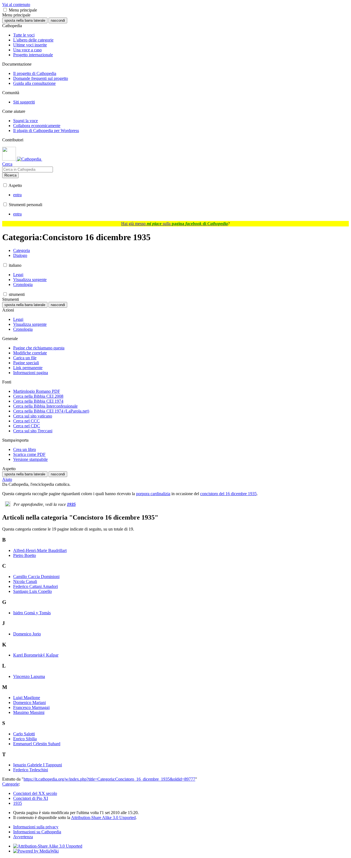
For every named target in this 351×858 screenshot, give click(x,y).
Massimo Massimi (28, 712)
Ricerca (10, 175)
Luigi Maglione (26, 697)
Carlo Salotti (24, 733)
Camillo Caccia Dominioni (36, 576)
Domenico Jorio (27, 634)
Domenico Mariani (29, 702)
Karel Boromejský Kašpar (35, 655)
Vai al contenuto (16, 4)
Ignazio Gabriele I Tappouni (37, 764)
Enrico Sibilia (25, 738)
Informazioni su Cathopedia (37, 831)
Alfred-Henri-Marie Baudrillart (40, 550)
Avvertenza (23, 836)
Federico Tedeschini (30, 769)
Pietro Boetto (24, 555)
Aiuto (7, 479)
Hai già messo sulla (174, 223)
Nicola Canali (25, 581)
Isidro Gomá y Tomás (32, 612)
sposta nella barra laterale (24, 20)
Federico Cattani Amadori (35, 586)
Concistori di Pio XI (30, 798)
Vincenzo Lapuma (29, 676)
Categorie (10, 784)
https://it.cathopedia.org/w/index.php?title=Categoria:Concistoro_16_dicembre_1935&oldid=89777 (109, 779)
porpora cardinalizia (153, 493)
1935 (71, 504)
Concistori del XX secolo (35, 793)
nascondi (58, 20)
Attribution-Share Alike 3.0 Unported (103, 817)
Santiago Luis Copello (32, 591)
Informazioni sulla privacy (35, 827)
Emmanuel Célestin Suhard (36, 743)
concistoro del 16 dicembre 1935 (228, 493)
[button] (5, 10)
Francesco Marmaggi (31, 707)
